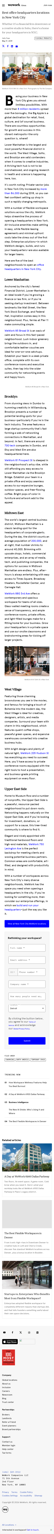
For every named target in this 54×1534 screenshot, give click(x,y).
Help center (8, 1449)
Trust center (8, 1402)
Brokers (6, 1414)
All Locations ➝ (9, 1525)
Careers (6, 1391)
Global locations (9, 1380)
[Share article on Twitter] (3, 46)
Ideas (23, 5)
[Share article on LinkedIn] (12, 46)
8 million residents (29, 108)
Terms (14, 1492)
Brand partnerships (11, 1429)
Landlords (7, 1418)
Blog (4, 1398)
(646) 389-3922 (11, 1472)
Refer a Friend (9, 1422)
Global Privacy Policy (21, 1029)
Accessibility (26, 1495)
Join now (48, 5)
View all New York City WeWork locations (27, 923)
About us (6, 1383)
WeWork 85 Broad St (17, 330)
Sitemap (38, 1495)
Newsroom (7, 1394)
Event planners (9, 1425)
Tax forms (6, 1453)
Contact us (7, 1442)
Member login (8, 1445)
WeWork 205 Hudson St (34, 753)
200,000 (36, 540)
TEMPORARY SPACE (38, 1060)
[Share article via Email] (17, 46)
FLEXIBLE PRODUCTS (43, 38)
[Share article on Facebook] (8, 46)
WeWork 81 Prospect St (19, 460)
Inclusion (6, 1387)
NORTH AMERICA (22, 1060)
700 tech (10, 445)
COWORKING (10, 1060)
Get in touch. (33, 1530)
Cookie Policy (26, 1492)
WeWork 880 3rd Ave (17, 593)
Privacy (5, 1492)
